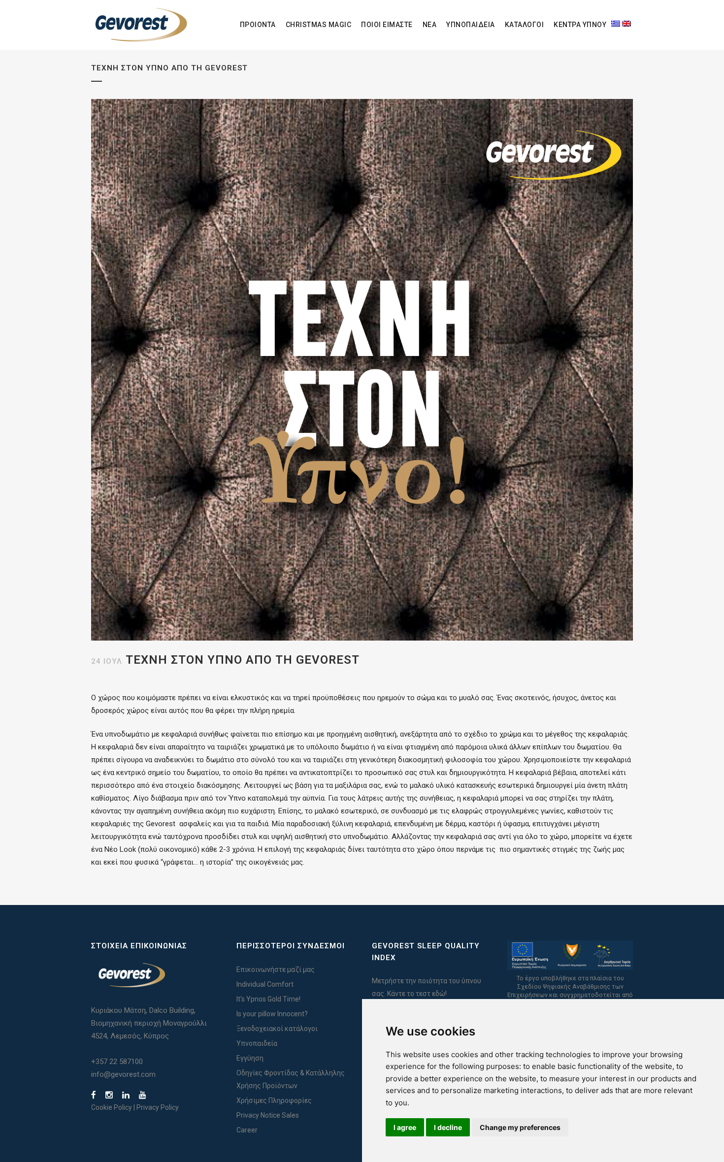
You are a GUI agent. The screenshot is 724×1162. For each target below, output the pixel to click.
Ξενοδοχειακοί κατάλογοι (277, 1029)
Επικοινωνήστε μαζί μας (275, 969)
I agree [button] (405, 1127)
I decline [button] (448, 1127)
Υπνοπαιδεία (256, 1043)
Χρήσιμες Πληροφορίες (274, 1100)
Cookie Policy (111, 1107)
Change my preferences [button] (520, 1127)
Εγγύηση (249, 1058)
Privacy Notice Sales (267, 1115)
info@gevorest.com (123, 1074)
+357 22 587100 (117, 1061)
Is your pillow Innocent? (272, 1014)
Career (247, 1130)
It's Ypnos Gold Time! (268, 999)
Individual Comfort (265, 984)
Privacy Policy (157, 1107)
